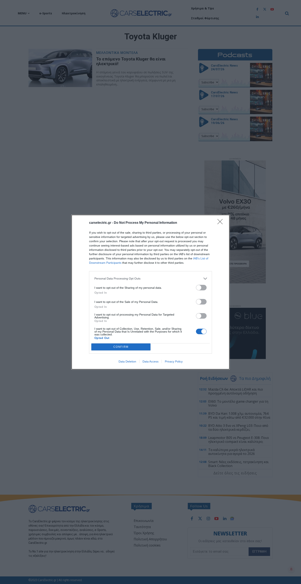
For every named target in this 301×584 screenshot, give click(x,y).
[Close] (221, 223)
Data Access (150, 361)
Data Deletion (127, 361)
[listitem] (150, 278)
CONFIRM (121, 346)
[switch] (201, 287)
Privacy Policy (174, 361)
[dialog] (150, 292)
